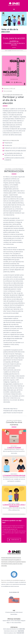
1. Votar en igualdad (14, 447)
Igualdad (9, 50)
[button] (14, 9)
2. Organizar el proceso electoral (14, 475)
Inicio (6, 50)
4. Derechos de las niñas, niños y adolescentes (14, 505)
